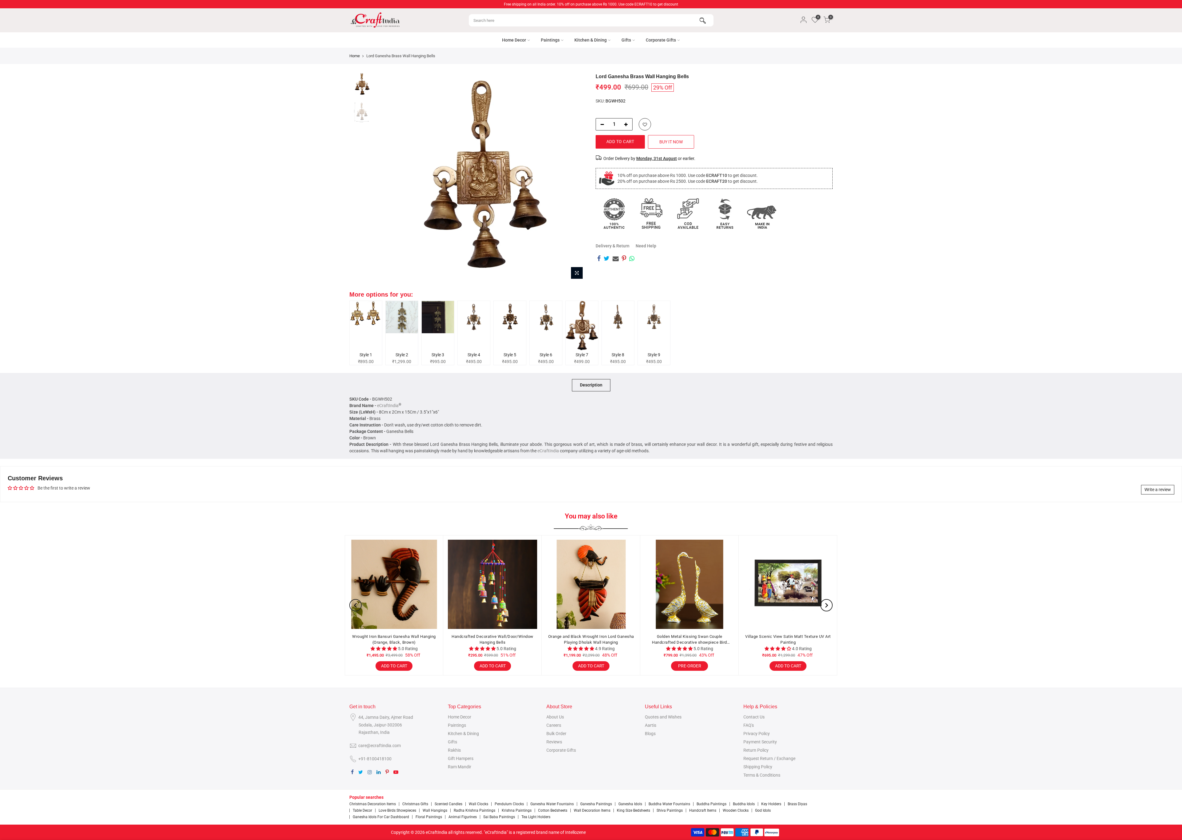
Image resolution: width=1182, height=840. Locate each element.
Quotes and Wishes (663, 716)
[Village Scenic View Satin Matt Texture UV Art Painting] (788, 584)
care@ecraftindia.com (379, 745)
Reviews (554, 741)
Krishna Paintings (517, 810)
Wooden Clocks (736, 810)
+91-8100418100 (375, 758)
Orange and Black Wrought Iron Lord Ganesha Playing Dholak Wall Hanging (591, 639)
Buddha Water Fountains (669, 804)
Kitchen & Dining (590, 40)
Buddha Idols (744, 804)
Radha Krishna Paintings (474, 810)
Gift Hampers (460, 758)
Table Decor (362, 810)
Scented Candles (448, 804)
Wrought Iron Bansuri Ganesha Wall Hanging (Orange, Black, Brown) (394, 639)
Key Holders (771, 804)
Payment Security (760, 741)
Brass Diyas (797, 804)
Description (591, 384)
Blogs (650, 733)
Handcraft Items (702, 810)
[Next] (575, 178)
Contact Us (754, 716)
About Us (555, 716)
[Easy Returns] (725, 213)
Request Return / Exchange (769, 758)
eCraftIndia (388, 405)
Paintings (550, 40)
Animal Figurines (462, 817)
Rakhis (454, 750)
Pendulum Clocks (509, 804)
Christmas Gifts (415, 804)
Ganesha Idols (630, 804)
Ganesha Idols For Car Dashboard (381, 817)
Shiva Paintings (670, 810)
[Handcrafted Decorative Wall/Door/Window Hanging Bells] (492, 584)
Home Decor (514, 40)
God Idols (763, 810)
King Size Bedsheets (633, 810)
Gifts (626, 40)
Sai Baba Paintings (499, 817)
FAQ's (748, 725)
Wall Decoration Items (592, 810)
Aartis (650, 725)
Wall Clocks (478, 804)
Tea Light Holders (535, 817)
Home (354, 56)
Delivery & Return (612, 245)
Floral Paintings (429, 817)
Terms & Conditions (761, 775)
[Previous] (388, 178)
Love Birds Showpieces (397, 810)
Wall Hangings (435, 810)
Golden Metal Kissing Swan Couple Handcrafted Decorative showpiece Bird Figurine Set (689, 640)
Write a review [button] (1157, 489)
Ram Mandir (459, 766)
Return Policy (756, 750)
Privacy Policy (756, 733)
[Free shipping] (651, 213)
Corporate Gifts (661, 40)
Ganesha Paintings (596, 804)
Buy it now (671, 141)
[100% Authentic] (614, 213)
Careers (553, 725)
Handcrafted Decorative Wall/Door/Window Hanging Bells (492, 639)
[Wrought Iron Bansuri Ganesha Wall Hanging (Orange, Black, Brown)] (394, 584)
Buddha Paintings (711, 804)
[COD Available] (688, 213)
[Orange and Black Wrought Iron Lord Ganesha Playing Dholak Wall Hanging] (591, 584)
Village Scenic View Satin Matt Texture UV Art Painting (788, 639)
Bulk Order (556, 733)
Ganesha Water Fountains (552, 804)
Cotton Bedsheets (552, 810)
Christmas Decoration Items (372, 804)
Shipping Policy (757, 766)
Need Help (646, 245)
